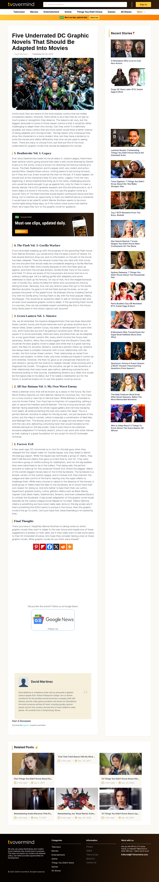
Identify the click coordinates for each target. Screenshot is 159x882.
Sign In (143, 4)
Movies (34, 12)
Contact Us (91, 862)
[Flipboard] (43, 547)
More (140, 12)
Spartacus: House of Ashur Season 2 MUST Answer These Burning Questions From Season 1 (127, 365)
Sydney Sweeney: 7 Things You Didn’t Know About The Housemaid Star (127, 275)
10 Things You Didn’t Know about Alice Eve (122, 778)
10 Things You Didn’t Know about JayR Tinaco (123, 813)
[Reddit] (63, 547)
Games (111, 12)
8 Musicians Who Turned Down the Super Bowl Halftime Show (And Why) (127, 334)
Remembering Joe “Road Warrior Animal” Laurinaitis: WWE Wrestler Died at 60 (95, 813)
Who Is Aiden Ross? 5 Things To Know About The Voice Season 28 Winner (127, 428)
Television (19, 12)
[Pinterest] (36, 547)
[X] (56, 547)
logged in (26, 725)
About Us (90, 859)
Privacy (89, 847)
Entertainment (51, 12)
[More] (70, 547)
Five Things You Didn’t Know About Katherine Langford (40, 778)
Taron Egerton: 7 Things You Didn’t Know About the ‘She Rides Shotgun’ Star (127, 184)
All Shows (126, 12)
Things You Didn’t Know (89, 12)
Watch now (94, 17)
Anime (68, 12)
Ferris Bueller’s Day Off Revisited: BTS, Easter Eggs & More (126, 304)
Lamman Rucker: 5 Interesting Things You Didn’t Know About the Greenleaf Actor (127, 152)
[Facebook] (49, 547)
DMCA (89, 851)
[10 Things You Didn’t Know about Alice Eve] (120, 764)
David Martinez (21, 54)
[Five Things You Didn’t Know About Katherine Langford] (33, 764)
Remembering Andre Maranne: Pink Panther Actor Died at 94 (43, 813)
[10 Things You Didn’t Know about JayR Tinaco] (120, 799)
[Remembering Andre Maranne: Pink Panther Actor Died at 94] (33, 799)
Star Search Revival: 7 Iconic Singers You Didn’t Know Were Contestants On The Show (125, 243)
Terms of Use (92, 855)
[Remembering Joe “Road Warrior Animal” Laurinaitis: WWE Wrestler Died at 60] (77, 799)
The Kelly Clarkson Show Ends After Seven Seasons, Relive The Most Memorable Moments (126, 397)
